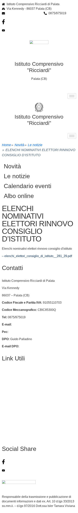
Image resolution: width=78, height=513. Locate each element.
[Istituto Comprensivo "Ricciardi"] (39, 107)
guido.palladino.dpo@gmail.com (41, 346)
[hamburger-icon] (72, 96)
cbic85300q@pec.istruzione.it (29, 331)
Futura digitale (11, 378)
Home (6, 145)
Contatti (7, 371)
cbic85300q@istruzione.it (24, 13)
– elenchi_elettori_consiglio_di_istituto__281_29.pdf (37, 256)
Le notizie (35, 145)
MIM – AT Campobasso (17, 436)
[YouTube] (39, 30)
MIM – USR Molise (14, 429)
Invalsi (6, 422)
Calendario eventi (27, 186)
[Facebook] (39, 21)
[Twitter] (39, 470)
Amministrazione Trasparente (21, 393)
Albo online (19, 195)
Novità (19, 145)
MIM (5, 414)
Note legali (9, 407)
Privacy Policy (11, 385)
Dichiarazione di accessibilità (21, 400)
